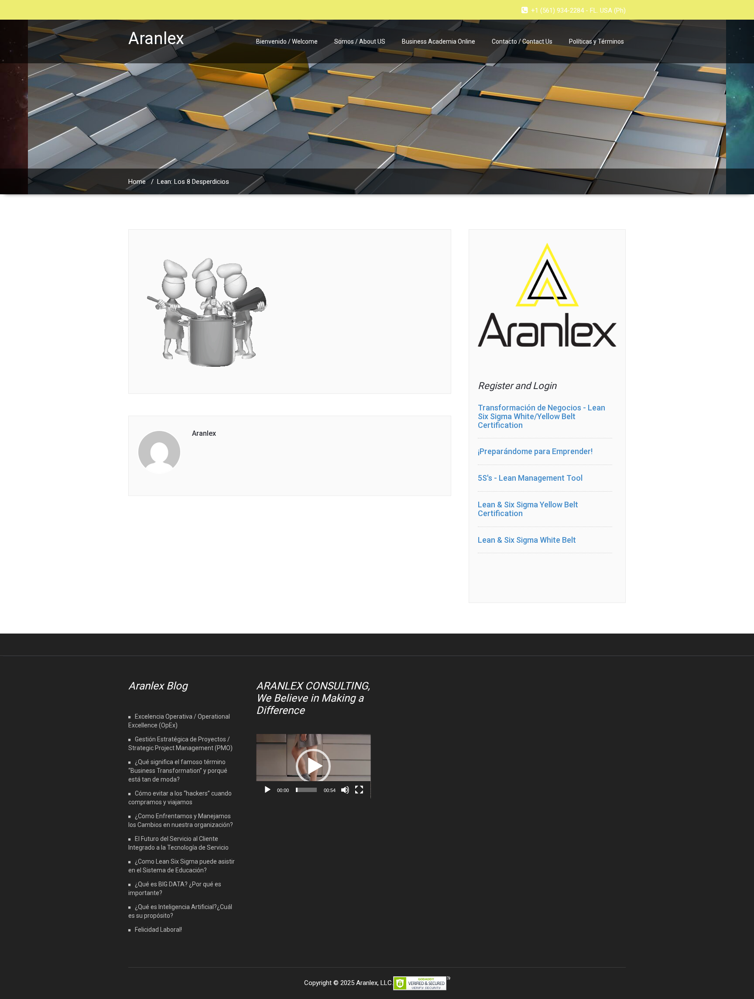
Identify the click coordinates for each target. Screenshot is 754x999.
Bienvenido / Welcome (287, 41)
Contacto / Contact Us (522, 41)
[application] (313, 766)
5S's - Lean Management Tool (530, 477)
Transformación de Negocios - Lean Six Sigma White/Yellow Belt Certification (541, 416)
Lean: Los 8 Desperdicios (193, 182)
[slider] (306, 790)
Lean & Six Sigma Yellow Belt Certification (528, 509)
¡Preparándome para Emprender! (535, 451)
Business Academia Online (438, 41)
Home (137, 182)
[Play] (267, 789)
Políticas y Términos (596, 41)
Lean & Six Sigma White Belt (527, 539)
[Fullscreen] (359, 789)
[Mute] (345, 789)
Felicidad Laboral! (158, 929)
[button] (313, 766)
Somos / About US (359, 41)
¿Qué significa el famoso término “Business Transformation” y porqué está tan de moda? (177, 770)
